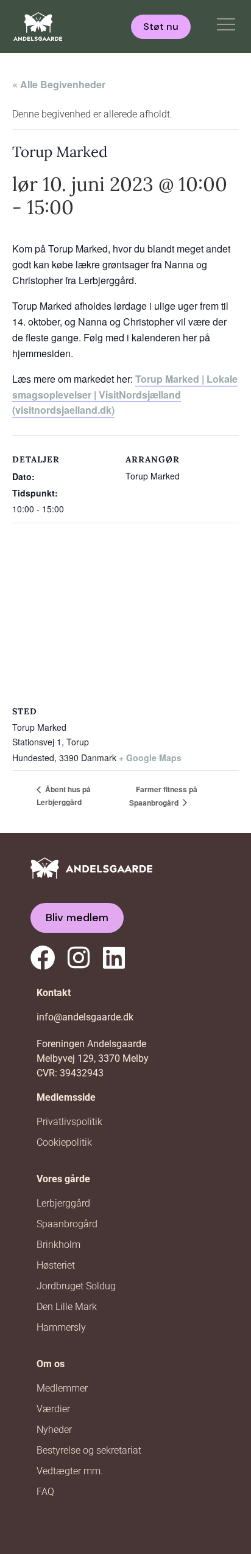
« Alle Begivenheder (58, 84)
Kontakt (54, 992)
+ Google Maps (150, 757)
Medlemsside (66, 1097)
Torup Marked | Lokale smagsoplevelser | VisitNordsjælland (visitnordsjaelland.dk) (125, 394)
